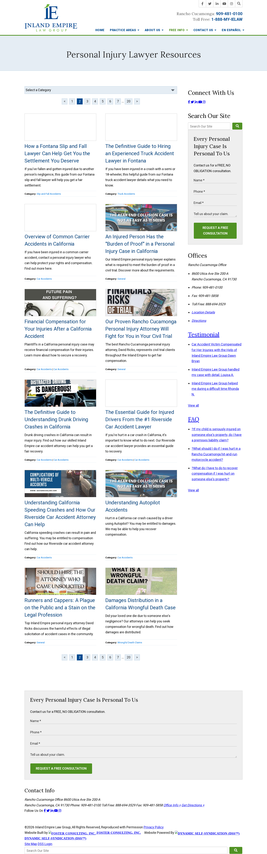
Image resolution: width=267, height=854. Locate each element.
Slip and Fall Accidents (49, 193)
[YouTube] (224, 3)
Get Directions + (192, 805)
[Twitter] (209, 3)
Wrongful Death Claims (130, 642)
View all (193, 405)
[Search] (238, 3)
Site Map (31, 844)
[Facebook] (202, 3)
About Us (153, 30)
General (122, 278)
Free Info (177, 30)
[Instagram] (231, 3)
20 (128, 101)
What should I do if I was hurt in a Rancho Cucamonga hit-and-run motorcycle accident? (216, 454)
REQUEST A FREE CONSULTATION (215, 230)
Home (100, 30)
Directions (199, 321)
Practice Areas (123, 30)
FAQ (193, 419)
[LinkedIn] (217, 3)
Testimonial (203, 334)
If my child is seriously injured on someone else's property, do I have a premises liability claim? (217, 434)
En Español (232, 30)
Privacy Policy (154, 827)
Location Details (203, 312)
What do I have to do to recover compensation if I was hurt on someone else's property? (215, 473)
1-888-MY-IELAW (226, 19)
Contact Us (203, 30)
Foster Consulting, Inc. (118, 833)
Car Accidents (44, 278)
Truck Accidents (126, 193)
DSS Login (45, 844)
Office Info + (172, 805)
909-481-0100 (229, 13)
